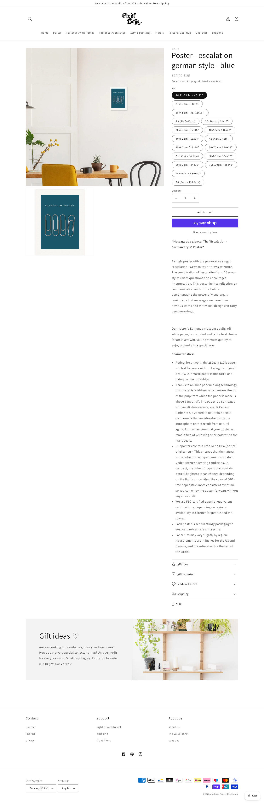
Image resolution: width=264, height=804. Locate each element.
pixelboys (214, 794)
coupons (174, 740)
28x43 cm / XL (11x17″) (190, 112)
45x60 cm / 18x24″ (187, 147)
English (66, 788)
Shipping (191, 81)
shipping (102, 733)
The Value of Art (179, 733)
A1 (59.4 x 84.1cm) (187, 156)
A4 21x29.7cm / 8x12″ (189, 95)
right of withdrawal (109, 727)
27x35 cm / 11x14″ (187, 104)
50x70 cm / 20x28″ (220, 147)
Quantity (176, 190)
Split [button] (179, 604)
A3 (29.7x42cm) (185, 121)
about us (174, 727)
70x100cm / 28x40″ (221, 164)
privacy (30, 740)
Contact (31, 727)
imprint (30, 733)
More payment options (205, 232)
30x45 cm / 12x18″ (187, 130)
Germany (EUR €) (39, 788)
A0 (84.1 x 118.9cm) (188, 182)
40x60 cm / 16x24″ (187, 138)
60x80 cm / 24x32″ (220, 156)
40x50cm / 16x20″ (220, 130)
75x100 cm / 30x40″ (188, 173)
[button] (30, 19)
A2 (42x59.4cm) (219, 138)
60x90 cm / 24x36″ (187, 164)
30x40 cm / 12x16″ (216, 121)
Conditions (104, 740)
